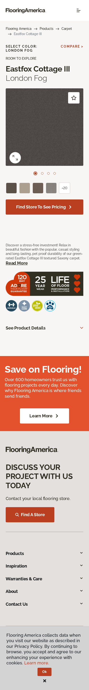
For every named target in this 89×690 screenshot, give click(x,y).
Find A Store (33, 514)
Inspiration (16, 566)
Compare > (72, 46)
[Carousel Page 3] (48, 173)
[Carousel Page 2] (42, 173)
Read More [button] (17, 263)
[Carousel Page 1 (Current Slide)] (35, 173)
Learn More (40, 415)
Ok (44, 672)
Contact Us (17, 604)
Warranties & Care (24, 578)
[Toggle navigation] (78, 10)
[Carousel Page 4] (54, 173)
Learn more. (36, 662)
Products (46, 29)
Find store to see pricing (41, 206)
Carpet (66, 29)
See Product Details (26, 327)
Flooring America (19, 29)
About (12, 591)
